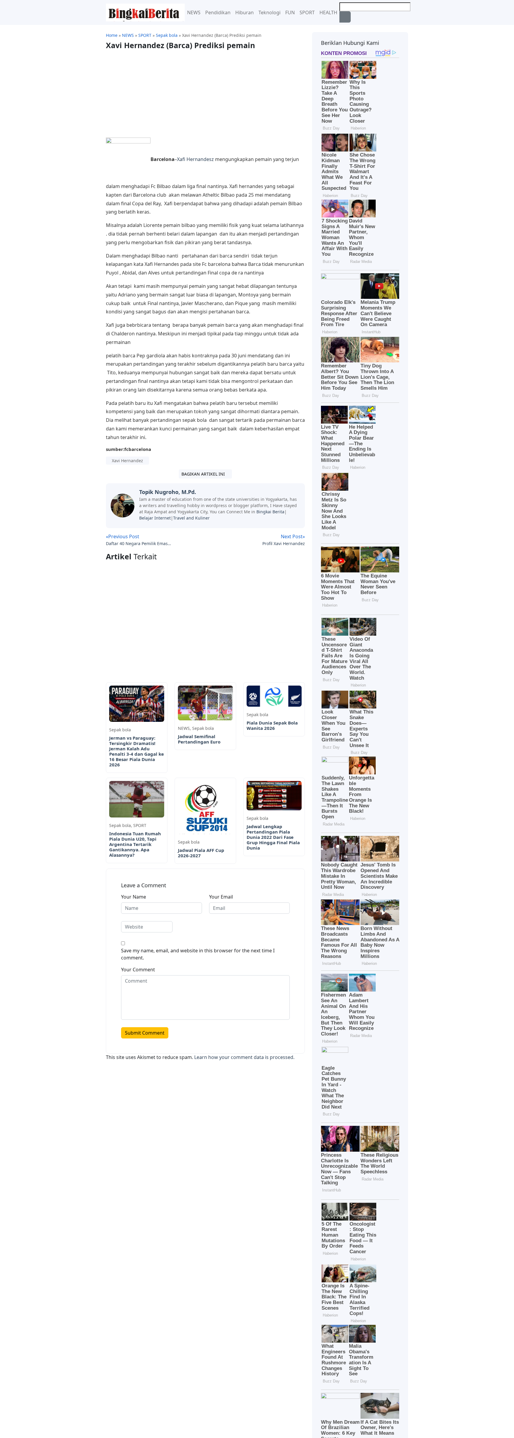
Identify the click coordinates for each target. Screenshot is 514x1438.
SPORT (307, 12)
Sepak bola (120, 730)
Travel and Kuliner (191, 518)
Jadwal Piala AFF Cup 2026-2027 (201, 852)
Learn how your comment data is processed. (244, 1057)
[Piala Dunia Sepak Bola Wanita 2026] (274, 695)
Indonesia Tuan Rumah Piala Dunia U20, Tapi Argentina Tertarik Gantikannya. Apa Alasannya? (135, 844)
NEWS (193, 12)
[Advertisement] (156, 91)
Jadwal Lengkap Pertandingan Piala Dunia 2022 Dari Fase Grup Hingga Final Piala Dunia (273, 837)
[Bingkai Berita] (145, 12)
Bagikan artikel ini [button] (203, 474)
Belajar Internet (155, 518)
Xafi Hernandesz (195, 159)
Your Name (133, 897)
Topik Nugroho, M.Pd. (167, 491)
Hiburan (244, 12)
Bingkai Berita (270, 511)
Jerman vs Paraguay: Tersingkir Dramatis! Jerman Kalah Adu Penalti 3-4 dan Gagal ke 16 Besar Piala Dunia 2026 (136, 751)
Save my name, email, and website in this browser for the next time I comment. (198, 954)
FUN (290, 12)
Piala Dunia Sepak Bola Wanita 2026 (272, 725)
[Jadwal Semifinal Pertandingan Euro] (205, 702)
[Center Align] (345, 17)
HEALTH (328, 12)
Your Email (221, 897)
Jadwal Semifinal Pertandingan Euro (199, 739)
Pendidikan (218, 12)
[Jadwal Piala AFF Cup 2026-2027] (205, 807)
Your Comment (138, 969)
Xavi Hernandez (127, 460)
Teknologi (269, 12)
